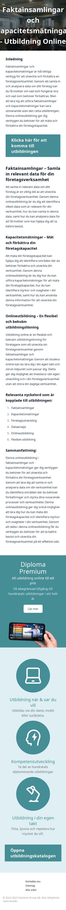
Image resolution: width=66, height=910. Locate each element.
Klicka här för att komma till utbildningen (29, 145)
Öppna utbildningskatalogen (33, 853)
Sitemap (30, 885)
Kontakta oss (33, 881)
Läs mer (33, 609)
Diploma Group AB (29, 897)
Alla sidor (31, 890)
